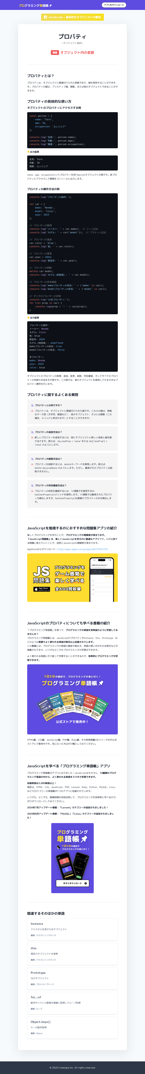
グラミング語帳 (34, 6)
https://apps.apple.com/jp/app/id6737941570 (83, 549)
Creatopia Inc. (66, 1067)
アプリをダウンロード (114, 5)
